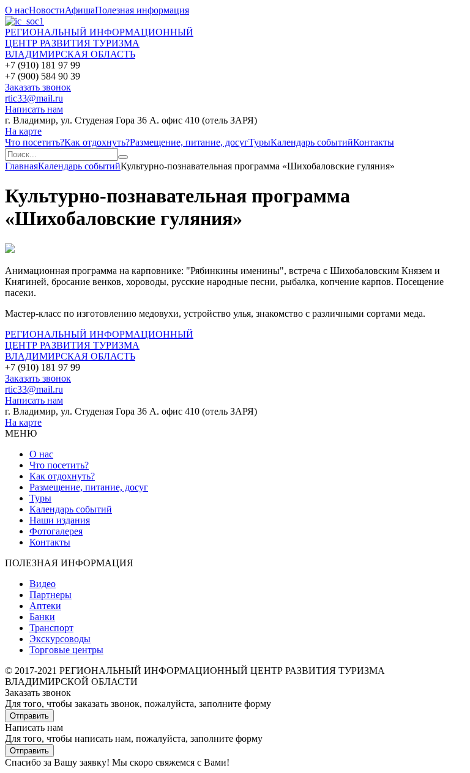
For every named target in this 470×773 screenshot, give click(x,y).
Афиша (80, 10)
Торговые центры (66, 650)
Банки (42, 617)
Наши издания (59, 520)
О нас (17, 10)
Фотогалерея (56, 531)
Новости (47, 10)
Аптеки (45, 606)
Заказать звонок (38, 87)
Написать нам (34, 109)
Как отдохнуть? (97, 142)
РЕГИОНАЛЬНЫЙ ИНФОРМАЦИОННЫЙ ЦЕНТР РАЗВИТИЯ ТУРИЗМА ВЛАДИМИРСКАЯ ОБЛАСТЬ (99, 43)
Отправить (29, 715)
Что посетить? (34, 142)
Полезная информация (142, 10)
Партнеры (50, 595)
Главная (21, 166)
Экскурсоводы (60, 639)
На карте (23, 131)
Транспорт (51, 628)
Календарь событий (311, 142)
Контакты (373, 142)
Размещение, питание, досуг (189, 142)
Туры (259, 142)
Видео (42, 584)
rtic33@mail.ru (34, 98)
